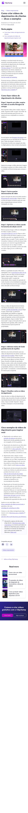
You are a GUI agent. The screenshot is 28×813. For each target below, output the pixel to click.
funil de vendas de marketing (9, 77)
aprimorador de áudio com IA (12, 495)
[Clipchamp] (7, 3)
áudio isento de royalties (7, 355)
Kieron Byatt (10, 24)
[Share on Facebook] (3, 544)
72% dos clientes (6, 68)
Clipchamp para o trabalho (9, 89)
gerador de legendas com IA (14, 309)
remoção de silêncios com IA (9, 233)
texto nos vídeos (20, 465)
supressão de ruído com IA (19, 272)
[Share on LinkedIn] (11, 544)
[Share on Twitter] (7, 544)
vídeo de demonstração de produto (13, 473)
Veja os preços (20, 615)
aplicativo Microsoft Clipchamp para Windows (13, 516)
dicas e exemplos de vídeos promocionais (12, 504)
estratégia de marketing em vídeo (10, 508)
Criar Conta (7, 615)
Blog (2, 10)
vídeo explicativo (16, 449)
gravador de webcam (9, 438)
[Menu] (24, 2)
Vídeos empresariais (12, 10)
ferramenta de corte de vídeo (9, 198)
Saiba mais (13, 532)
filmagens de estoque (18, 137)
